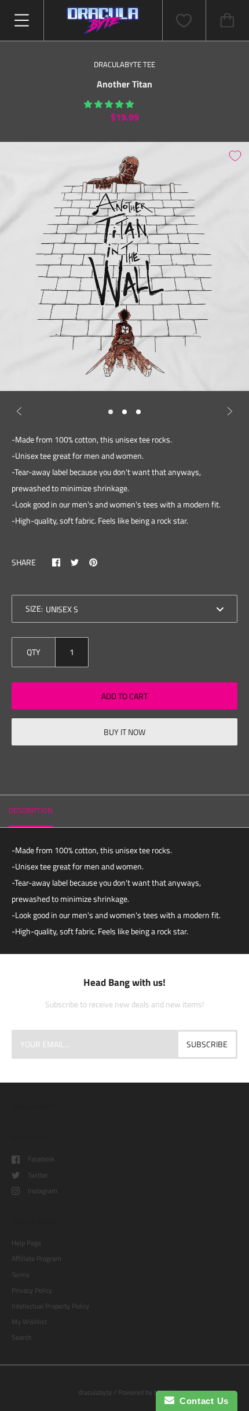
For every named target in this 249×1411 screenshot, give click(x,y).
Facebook (41, 1158)
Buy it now (124, 732)
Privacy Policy (32, 1290)
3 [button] (138, 412)
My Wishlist (29, 1321)
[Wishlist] (184, 20)
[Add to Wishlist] (235, 156)
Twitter (38, 1174)
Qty (34, 652)
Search (21, 1337)
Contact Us (201, 1401)
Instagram (42, 1190)
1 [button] (110, 412)
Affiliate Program (36, 1258)
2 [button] (124, 412)
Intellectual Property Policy (50, 1305)
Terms (21, 1274)
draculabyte (95, 1392)
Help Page (26, 1242)
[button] (110, 104)
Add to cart (124, 696)
